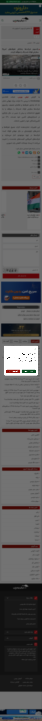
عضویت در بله (28, 371)
